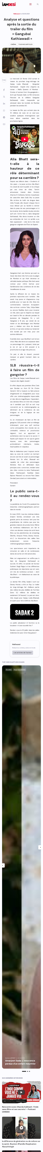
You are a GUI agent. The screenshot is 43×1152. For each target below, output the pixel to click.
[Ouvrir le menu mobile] (30, 4)
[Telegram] (4, 117)
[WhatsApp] (4, 110)
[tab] (24, 1071)
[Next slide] (40, 847)
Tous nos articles (25, 44)
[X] (4, 96)
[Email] (4, 124)
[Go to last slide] (3, 865)
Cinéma (13, 44)
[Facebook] (4, 90)
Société (8, 670)
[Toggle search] (38, 4)
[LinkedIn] (4, 103)
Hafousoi (16, 644)
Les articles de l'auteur (23, 653)
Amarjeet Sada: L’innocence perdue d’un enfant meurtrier (20, 1062)
